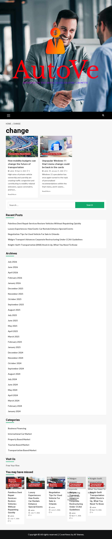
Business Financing (17, 428)
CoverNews (64, 534)
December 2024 (15, 352)
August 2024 (14, 374)
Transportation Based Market (19, 154)
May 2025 (12, 326)
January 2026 (14, 283)
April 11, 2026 (76, 516)
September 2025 (16, 304)
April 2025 (13, 331)
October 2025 (14, 299)
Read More (12, 194)
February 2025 (15, 342)
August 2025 (14, 310)
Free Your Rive (12, 465)
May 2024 (12, 390)
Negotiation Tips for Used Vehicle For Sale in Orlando (33, 234)
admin (12, 171)
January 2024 (14, 411)
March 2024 (13, 400)
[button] (8, 115)
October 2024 (14, 363)
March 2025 (13, 336)
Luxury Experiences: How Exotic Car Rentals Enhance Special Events (40, 229)
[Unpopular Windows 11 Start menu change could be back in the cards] (56, 146)
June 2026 (13, 267)
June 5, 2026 (55, 510)
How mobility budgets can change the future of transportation (22, 164)
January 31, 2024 (57, 171)
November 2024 (15, 358)
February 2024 (15, 406)
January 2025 (14, 347)
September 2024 (16, 368)
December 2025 (15, 288)
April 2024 (13, 395)
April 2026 (13, 272)
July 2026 (12, 262)
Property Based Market (19, 439)
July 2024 (12, 379)
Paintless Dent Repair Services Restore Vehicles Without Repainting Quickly (44, 223)
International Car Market (52, 154)
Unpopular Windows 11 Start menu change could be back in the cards (56, 164)
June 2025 (13, 320)
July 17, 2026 (14, 519)
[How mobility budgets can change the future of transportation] (22, 146)
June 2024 (13, 384)
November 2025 (15, 294)
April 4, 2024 (21, 171)
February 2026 (15, 278)
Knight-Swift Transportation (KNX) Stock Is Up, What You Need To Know (42, 245)
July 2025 (12, 315)
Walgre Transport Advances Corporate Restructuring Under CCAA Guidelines (45, 239)
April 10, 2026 (96, 510)
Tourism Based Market (18, 445)
